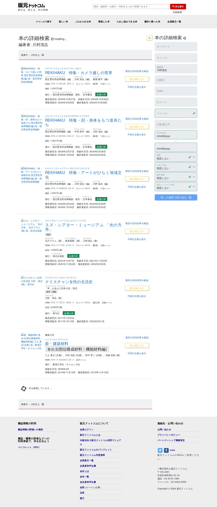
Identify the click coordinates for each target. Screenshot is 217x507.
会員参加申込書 (88, 466)
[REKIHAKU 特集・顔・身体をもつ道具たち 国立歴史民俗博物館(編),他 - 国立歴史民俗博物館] (32, 122)
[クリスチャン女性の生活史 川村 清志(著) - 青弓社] (32, 281)
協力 (82, 498)
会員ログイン (87, 429)
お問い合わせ (164, 429)
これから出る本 (83, 21)
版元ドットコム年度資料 (92, 455)
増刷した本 (104, 21)
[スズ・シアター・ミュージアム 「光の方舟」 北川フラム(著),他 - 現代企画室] (32, 225)
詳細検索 (177, 12)
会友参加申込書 (88, 482)
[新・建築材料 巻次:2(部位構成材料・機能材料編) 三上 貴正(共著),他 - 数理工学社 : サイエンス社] (32, 341)
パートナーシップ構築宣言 (171, 440)
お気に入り (138, 79)
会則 (82, 487)
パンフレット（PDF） (29, 447)
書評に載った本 (152, 21)
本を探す (179, 6)
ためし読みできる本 (127, 21)
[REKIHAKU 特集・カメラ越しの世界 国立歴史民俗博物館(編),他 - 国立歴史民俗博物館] (32, 75)
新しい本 (63, 21)
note (172, 450)
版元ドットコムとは (90, 435)
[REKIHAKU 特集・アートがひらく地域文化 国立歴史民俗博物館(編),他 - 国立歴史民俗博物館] (32, 175)
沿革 (82, 492)
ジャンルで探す (44, 21)
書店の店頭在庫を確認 (136, 71)
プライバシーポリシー (168, 435)
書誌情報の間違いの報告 (30, 429)
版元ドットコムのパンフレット (96, 449)
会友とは (84, 471)
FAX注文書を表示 (137, 86)
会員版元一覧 (174, 21)
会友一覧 (84, 476)
